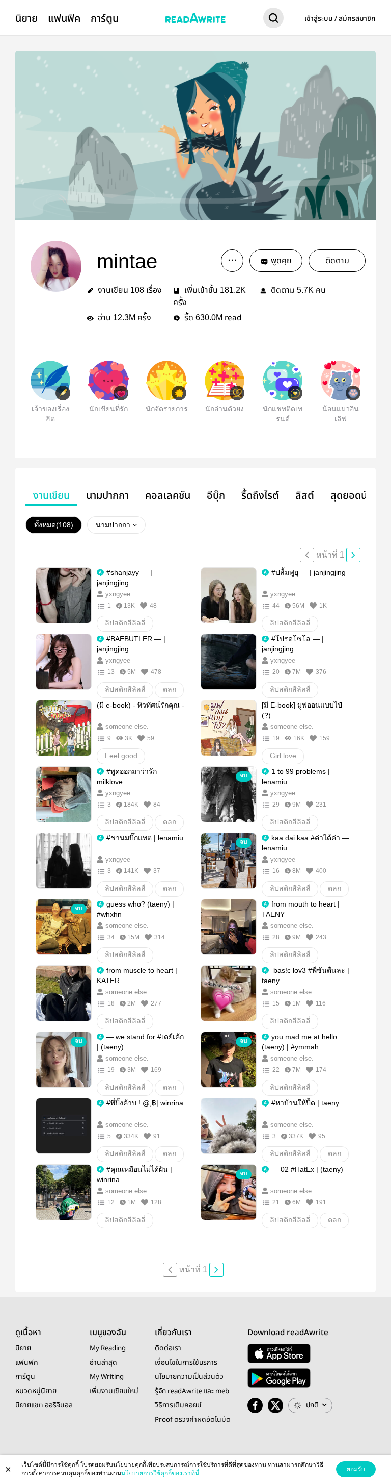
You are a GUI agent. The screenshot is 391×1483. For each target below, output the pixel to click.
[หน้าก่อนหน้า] (307, 555)
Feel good (121, 755)
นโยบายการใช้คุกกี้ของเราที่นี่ (160, 1473)
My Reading (108, 1348)
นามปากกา (107, 496)
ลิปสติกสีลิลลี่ (125, 623)
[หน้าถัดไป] (353, 555)
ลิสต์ (304, 496)
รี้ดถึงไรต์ (260, 496)
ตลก (169, 689)
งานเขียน (51, 496)
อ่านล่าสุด (103, 1362)
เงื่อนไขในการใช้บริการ (186, 1362)
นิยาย (26, 19)
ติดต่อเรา (168, 1348)
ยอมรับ (356, 1469)
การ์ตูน (105, 19)
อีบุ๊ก (216, 496)
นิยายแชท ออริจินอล (44, 1405)
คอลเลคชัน (167, 496)
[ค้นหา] (273, 20)
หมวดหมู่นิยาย (36, 1391)
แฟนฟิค (64, 19)
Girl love (283, 755)
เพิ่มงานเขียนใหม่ (114, 1391)
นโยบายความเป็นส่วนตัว (189, 1377)
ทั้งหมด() (53, 525)
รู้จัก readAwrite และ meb (192, 1391)
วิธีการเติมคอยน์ (178, 1405)
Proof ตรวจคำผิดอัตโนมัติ (193, 1419)
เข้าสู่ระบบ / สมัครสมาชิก (340, 18)
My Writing (107, 1377)
